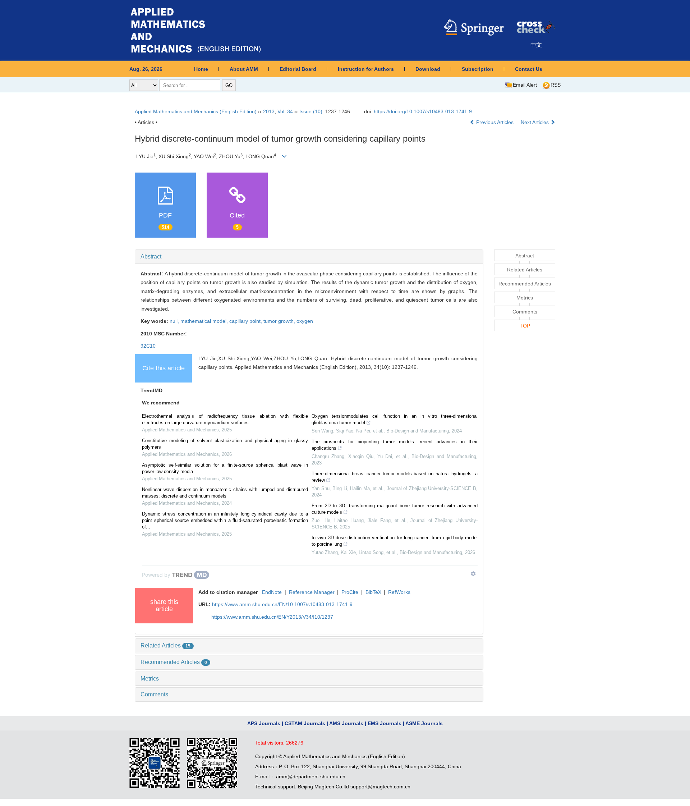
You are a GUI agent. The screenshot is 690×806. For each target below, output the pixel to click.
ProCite (349, 592)
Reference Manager (312, 592)
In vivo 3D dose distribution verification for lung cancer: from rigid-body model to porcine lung (395, 541)
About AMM (244, 69)
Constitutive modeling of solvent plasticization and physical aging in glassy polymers (225, 444)
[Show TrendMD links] (473, 574)
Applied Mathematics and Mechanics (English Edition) (196, 111)
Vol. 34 (285, 111)
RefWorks (399, 592)
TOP (525, 326)
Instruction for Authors (366, 69)
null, (175, 321)
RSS (556, 85)
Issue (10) (310, 111)
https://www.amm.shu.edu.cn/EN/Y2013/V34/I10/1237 (272, 617)
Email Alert (525, 85)
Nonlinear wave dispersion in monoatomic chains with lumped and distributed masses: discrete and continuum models (225, 493)
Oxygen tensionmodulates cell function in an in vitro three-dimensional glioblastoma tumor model (395, 419)
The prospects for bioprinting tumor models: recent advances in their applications (395, 445)
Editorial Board (298, 69)
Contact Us (528, 69)
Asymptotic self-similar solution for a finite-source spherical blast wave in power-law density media (225, 468)
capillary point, (246, 321)
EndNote (272, 592)
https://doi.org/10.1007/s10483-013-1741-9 (423, 111)
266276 (294, 743)
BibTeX (373, 592)
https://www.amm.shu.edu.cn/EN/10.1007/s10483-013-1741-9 (282, 604)
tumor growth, (279, 321)
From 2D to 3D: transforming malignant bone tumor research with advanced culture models (395, 509)
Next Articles (535, 122)
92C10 (148, 346)
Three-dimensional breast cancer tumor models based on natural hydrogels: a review (395, 477)
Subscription (477, 69)
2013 (269, 111)
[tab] (309, 257)
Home (201, 69)
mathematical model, (204, 321)
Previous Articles (495, 122)
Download (427, 69)
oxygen (304, 321)
